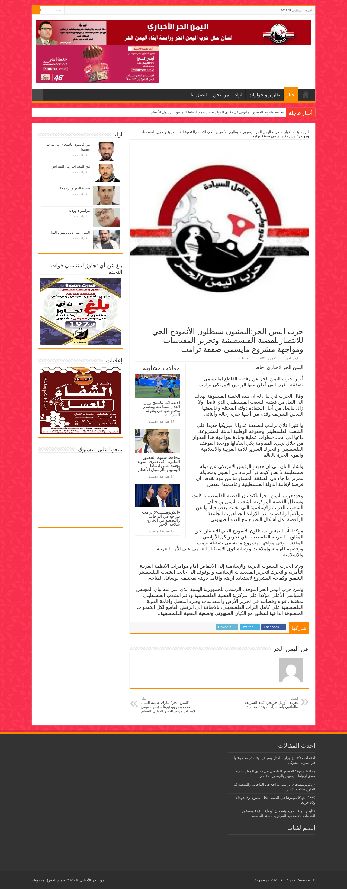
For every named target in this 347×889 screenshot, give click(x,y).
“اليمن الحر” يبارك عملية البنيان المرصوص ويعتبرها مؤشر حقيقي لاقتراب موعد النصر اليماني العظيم (168, 705)
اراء (238, 94)
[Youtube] (68, 10)
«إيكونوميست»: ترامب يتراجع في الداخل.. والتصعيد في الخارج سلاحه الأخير (161, 518)
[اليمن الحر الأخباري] (173, 31)
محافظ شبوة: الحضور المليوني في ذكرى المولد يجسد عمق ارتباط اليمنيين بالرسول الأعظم (217, 112)
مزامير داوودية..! (77, 210)
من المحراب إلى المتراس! (70, 166)
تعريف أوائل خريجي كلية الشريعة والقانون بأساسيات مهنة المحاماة (271, 703)
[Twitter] (74, 10)
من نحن (221, 94)
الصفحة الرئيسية (305, 94)
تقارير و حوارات (264, 94)
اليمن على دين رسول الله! (70, 232)
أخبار (291, 94)
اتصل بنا (199, 94)
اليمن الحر (293, 358)
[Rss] (79, 10)
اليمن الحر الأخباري (93, 880)
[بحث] (36, 10)
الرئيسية (302, 132)
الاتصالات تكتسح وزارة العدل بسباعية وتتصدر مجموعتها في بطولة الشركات (161, 408)
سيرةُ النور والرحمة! (75, 188)
